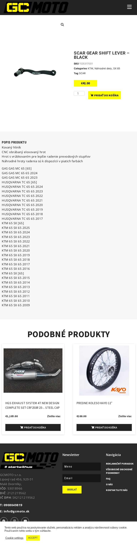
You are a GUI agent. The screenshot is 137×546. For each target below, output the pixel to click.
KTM (90, 68)
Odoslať (72, 489)
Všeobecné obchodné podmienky (119, 471)
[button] (62, 24)
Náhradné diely (103, 68)
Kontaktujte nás (117, 490)
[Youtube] (25, 521)
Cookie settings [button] (14, 538)
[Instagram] (14, 521)
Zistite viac (53, 416)
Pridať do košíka (106, 95)
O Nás (109, 484)
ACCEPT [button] (33, 538)
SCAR (82, 73)
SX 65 (116, 68)
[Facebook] (3, 521)
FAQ (108, 478)
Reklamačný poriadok (120, 463)
